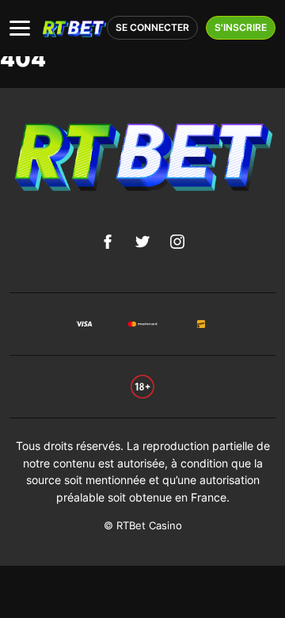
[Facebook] (107, 241)
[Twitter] (142, 241)
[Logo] (74, 28)
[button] (20, 28)
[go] (142, 385)
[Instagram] (177, 241)
